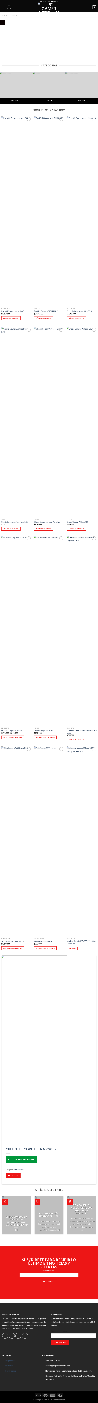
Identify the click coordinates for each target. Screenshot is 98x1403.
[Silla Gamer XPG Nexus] (49, 841)
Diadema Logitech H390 (43, 730)
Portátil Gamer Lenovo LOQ (12, 311)
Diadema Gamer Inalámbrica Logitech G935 (82, 731)
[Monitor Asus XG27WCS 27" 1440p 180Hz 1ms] (82, 841)
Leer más (72, 948)
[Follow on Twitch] (25, 1336)
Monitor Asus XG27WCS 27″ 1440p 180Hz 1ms (81, 942)
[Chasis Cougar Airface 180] (82, 422)
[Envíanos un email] (18, 1336)
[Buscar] (9, 7)
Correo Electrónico (49, 1271)
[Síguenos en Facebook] (5, 1336)
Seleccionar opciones (12, 737)
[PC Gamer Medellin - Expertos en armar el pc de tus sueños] (49, 7)
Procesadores (18, 1170)
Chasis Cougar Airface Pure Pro (47, 522)
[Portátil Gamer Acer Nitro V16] (82, 211)
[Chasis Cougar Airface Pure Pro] (49, 422)
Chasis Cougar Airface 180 (77, 522)
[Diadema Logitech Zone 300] (16, 631)
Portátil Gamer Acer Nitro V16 (79, 311)
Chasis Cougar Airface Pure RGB (14, 522)
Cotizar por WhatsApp (21, 1159)
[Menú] (3, 7)
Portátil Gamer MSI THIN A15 (46, 311)
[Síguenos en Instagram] (12, 1336)
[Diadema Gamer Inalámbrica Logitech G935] (82, 631)
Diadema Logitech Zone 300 (12, 730)
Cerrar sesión (10, 1371)
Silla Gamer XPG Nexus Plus (12, 941)
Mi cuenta (9, 1366)
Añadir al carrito (11, 318)
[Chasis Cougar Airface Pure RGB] (16, 422)
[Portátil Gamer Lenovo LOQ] (16, 211)
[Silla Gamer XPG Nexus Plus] (16, 841)
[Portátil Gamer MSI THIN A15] (49, 211)
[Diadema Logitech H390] (49, 631)
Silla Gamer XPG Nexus (43, 941)
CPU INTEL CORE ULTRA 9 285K (31, 1149)
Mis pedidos (10, 1360)
